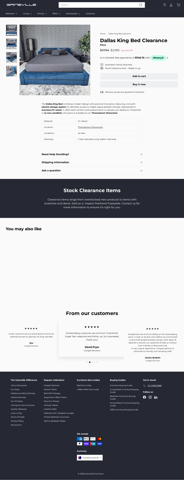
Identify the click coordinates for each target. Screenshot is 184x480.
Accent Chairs (50, 389)
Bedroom (10, 13)
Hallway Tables (51, 405)
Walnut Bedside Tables (54, 421)
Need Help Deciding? (55, 154)
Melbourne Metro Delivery (23, 393)
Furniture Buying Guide (121, 385)
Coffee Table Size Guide (88, 389)
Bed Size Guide (84, 385)
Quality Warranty (19, 409)
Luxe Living (16, 413)
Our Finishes (17, 401)
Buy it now (139, 84)
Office (55, 13)
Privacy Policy (17, 421)
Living (26, 13)
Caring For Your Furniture (22, 405)
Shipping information (55, 162)
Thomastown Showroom (90, 127)
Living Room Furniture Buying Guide (124, 390)
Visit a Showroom (19, 385)
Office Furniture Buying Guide (124, 409)
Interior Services (18, 397)
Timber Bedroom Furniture (56, 417)
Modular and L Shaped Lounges (59, 413)
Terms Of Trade (18, 417)
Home (103, 34)
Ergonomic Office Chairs (55, 397)
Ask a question (51, 170)
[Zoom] (55, 60)
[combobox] (102, 5)
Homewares (72, 13)
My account (16, 425)
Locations (90, 13)
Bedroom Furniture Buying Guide (123, 397)
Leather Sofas (50, 409)
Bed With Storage (52, 393)
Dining (40, 13)
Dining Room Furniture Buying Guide (124, 404)
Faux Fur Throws (51, 401)
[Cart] (178, 5)
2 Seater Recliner (52, 385)
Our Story (15, 389)
